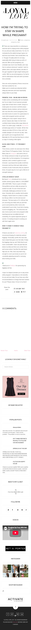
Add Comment (13, 40)
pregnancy (27, 40)
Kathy (9, 179)
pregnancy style (15, 42)
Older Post (27, 350)
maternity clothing (20, 233)
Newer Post (4, 350)
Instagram (13, 153)
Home (16, 350)
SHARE (18, 292)
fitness (22, 40)
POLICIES (15, 622)
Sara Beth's (25, 125)
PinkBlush (12, 265)
